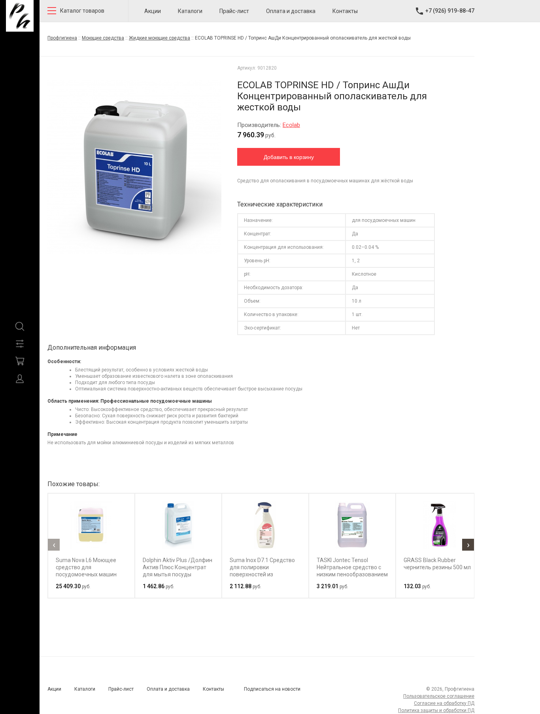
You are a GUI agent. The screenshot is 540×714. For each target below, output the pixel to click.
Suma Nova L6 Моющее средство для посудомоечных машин (86, 567)
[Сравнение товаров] (20, 343)
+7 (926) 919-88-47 (449, 11)
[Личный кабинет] (20, 378)
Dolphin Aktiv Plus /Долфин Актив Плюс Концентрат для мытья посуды (177, 567)
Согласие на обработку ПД (444, 703)
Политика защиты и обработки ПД (436, 710)
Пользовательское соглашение (438, 696)
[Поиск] (20, 326)
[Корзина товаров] (20, 361)
